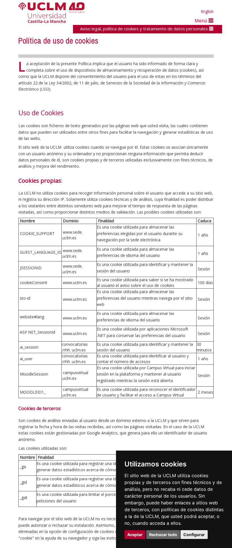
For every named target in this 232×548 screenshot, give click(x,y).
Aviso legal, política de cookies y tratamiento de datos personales (144, 28)
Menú (202, 20)
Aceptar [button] (135, 534)
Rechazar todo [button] (163, 534)
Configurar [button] (194, 534)
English (207, 11)
